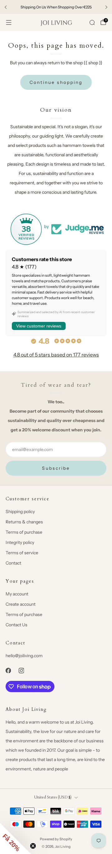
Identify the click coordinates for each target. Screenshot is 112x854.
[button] (15, 838)
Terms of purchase (24, 532)
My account (17, 594)
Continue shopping (56, 82)
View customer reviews (38, 325)
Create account (20, 604)
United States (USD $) (53, 797)
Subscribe (56, 468)
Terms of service (22, 553)
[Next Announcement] (106, 7)
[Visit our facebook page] (8, 670)
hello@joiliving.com (24, 655)
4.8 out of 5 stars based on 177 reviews (56, 355)
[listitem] (56, 7)
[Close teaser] (33, 846)
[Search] (92, 22)
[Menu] (9, 22)
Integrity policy (20, 542)
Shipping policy (20, 511)
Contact (13, 563)
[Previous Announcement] (5, 7)
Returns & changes (24, 522)
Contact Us (16, 625)
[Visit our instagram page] (21, 670)
